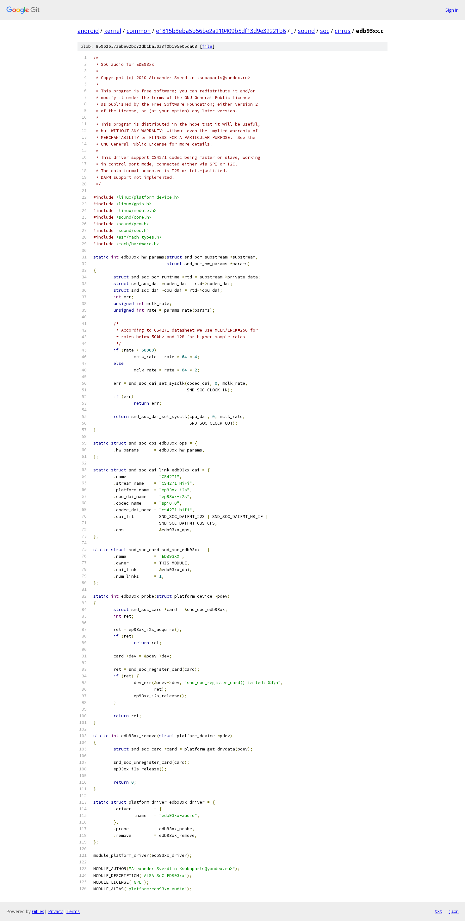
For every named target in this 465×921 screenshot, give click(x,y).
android (88, 30)
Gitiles (38, 911)
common (139, 30)
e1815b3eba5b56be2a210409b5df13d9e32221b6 (221, 30)
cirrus (342, 30)
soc (324, 30)
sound (306, 30)
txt (438, 911)
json (454, 911)
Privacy (55, 911)
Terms (73, 911)
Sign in (452, 10)
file (207, 46)
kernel (112, 30)
